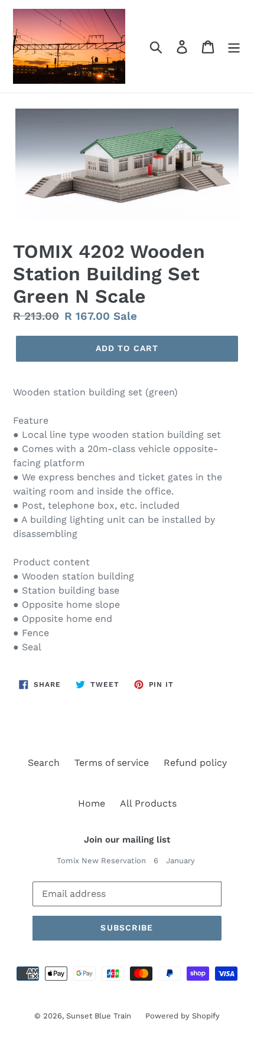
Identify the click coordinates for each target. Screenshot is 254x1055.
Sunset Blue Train (99, 1015)
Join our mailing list (127, 839)
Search (44, 762)
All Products (148, 803)
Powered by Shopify (182, 1015)
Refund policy (195, 762)
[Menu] (234, 46)
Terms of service (111, 762)
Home (91, 803)
